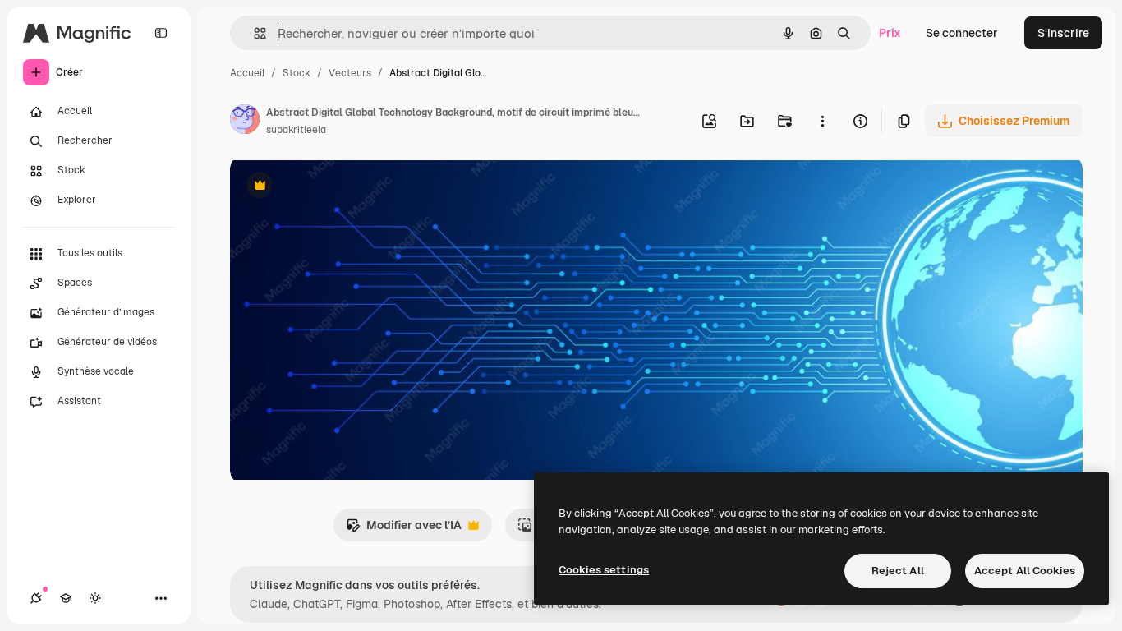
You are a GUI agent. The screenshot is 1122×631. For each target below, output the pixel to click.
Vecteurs (350, 73)
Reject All (897, 571)
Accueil (247, 73)
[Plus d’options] (822, 120)
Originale (338, 187)
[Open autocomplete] (253, 33)
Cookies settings (604, 570)
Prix (890, 32)
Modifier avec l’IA (404, 529)
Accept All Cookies (1024, 571)
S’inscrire (1063, 32)
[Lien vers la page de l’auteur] (245, 121)
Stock (296, 73)
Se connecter (962, 32)
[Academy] (66, 598)
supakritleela (296, 129)
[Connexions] (36, 598)
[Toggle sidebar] (161, 33)
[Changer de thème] (95, 598)
